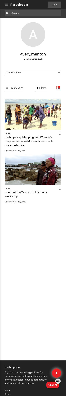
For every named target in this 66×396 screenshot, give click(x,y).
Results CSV (14, 87)
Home (7, 390)
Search (8, 394)
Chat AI (53, 384)
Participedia (19, 4)
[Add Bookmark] (60, 134)
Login (54, 4)
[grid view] (58, 88)
